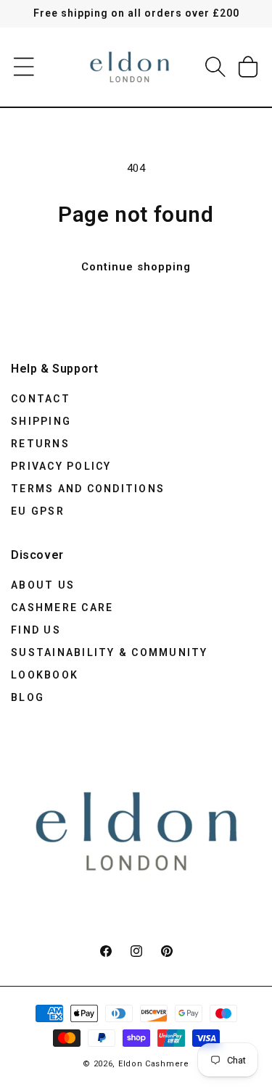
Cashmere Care (62, 607)
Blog (27, 697)
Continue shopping (136, 266)
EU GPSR (38, 511)
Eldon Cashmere (153, 1064)
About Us (43, 585)
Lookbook (44, 675)
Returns (40, 443)
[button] (24, 67)
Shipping (41, 421)
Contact (40, 399)
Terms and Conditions (88, 488)
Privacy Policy (61, 466)
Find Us (36, 630)
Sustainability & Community (109, 652)
